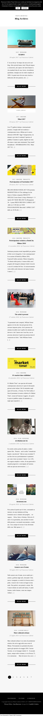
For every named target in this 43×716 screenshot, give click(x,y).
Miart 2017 (21, 119)
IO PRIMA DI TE (21, 441)
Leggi (25, 8)
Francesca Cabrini (27, 57)
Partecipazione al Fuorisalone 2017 (21, 182)
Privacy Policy (8, 704)
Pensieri (23, 52)
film (19, 438)
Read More (21, 86)
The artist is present (21, 314)
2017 (17, 52)
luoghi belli (23, 630)
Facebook (12, 698)
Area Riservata (17, 704)
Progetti (26, 179)
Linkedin (31, 698)
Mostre (23, 116)
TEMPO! (21, 55)
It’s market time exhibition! (21, 375)
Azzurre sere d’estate (21, 567)
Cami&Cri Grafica (34, 704)
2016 (14, 238)
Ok (18, 8)
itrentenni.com (21, 501)
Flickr (21, 698)
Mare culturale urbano (21, 633)
